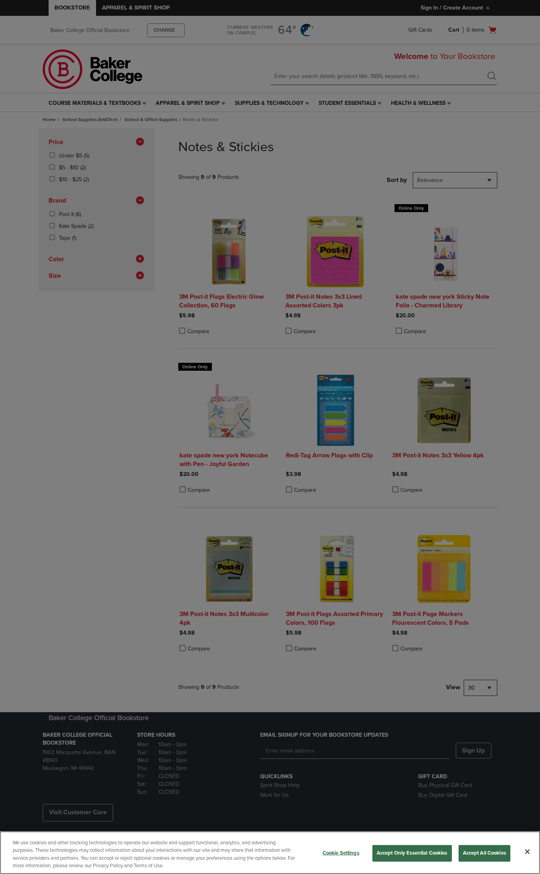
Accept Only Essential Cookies (412, 853)
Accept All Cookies (484, 853)
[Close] (527, 851)
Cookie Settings (341, 853)
